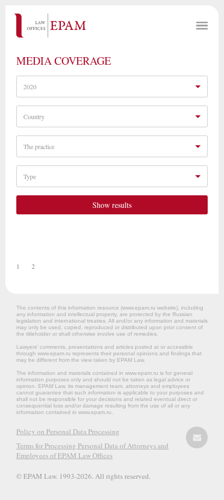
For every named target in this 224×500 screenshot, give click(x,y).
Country (34, 116)
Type (29, 176)
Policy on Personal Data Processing (68, 431)
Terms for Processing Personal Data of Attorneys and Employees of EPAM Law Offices (92, 450)
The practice (38, 146)
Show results (112, 205)
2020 (29, 86)
